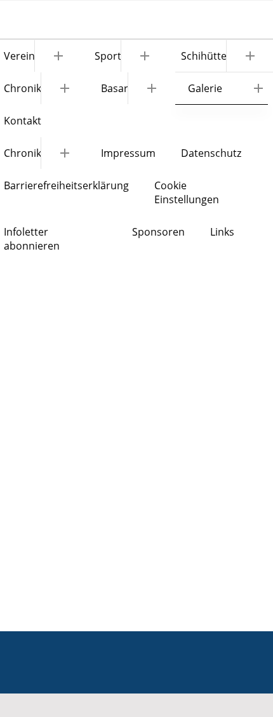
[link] (125, 55)
